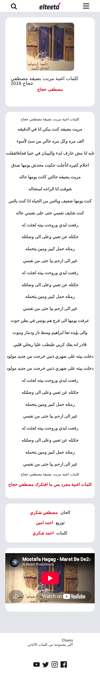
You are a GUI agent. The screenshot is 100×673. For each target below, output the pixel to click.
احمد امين (44, 522)
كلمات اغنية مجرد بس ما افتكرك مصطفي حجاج (50, 484)
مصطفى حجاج (50, 89)
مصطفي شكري (44, 512)
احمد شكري (43, 533)
